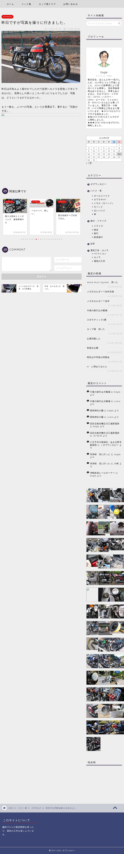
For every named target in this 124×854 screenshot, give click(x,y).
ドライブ (98, 226)
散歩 (96, 229)
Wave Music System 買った (102, 282)
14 (114, 151)
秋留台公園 (92, 348)
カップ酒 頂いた (96, 329)
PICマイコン (100, 253)
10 (94, 151)
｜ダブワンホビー (110, 445)
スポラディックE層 (96, 319)
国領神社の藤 (97, 410)
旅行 (96, 233)
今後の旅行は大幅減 (97, 310)
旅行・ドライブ (98, 220)
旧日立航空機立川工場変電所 (104, 423)
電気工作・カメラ (99, 250)
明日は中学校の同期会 (98, 357)
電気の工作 (99, 261)
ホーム (10, 4)
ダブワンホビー (98, 184)
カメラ (97, 257)
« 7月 (89, 163)
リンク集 (26, 4)
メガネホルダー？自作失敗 (100, 291)
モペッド (98, 206)
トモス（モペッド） (104, 203)
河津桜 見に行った (100, 454)
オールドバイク (102, 195)
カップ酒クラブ (47, 4)
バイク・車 (96, 190)
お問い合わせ (70, 4)
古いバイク (99, 210)
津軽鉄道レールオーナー (102, 472)
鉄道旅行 (98, 237)
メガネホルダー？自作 (98, 301)
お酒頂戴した (94, 338)
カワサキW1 (7, 17)
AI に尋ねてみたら (97, 366)
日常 (92, 243)
